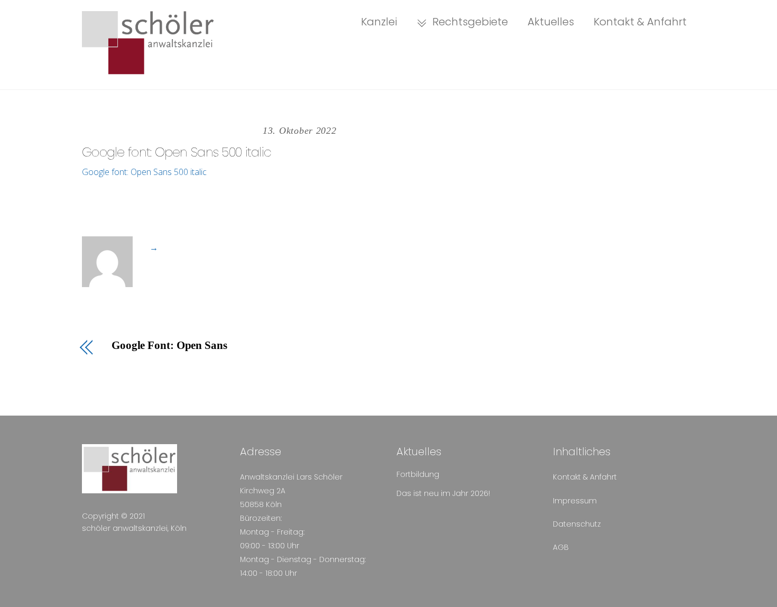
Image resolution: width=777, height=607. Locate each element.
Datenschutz (577, 524)
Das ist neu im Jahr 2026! (443, 493)
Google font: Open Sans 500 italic (176, 152)
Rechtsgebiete (469, 21)
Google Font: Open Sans (169, 345)
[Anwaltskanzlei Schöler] (148, 69)
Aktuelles (551, 21)
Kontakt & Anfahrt (640, 21)
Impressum (575, 500)
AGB (561, 547)
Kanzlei (379, 21)
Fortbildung (417, 474)
